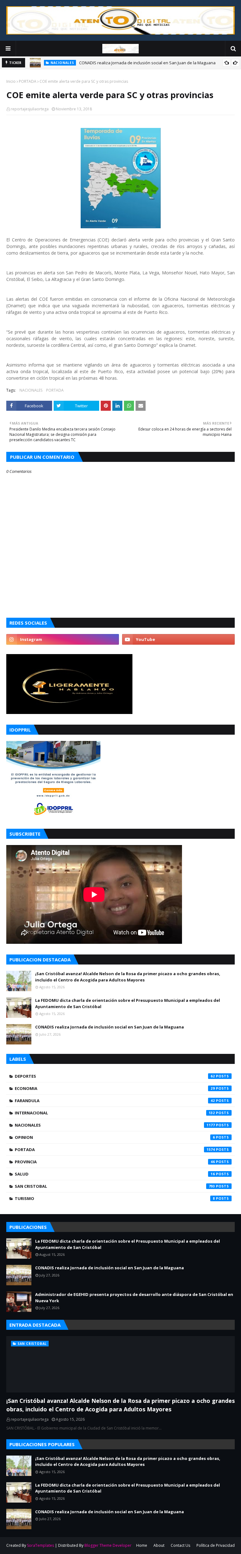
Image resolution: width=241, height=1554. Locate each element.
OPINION (115, 1137)
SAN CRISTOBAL (115, 1186)
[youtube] (178, 639)
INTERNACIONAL (115, 1113)
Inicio (11, 81)
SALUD (115, 1174)
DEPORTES (115, 1076)
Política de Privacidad (215, 1545)
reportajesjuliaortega (30, 109)
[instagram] (62, 639)
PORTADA (27, 81)
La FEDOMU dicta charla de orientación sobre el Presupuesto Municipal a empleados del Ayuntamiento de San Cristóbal (127, 1003)
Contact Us (180, 1545)
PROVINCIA (115, 1162)
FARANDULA (115, 1100)
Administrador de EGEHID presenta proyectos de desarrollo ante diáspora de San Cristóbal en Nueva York (134, 1297)
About (158, 1545)
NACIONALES (30, 390)
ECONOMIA (115, 1088)
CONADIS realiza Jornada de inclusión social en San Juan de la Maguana (147, 63)
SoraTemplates (40, 1545)
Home (141, 1545)
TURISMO (115, 1198)
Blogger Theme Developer (107, 1545)
